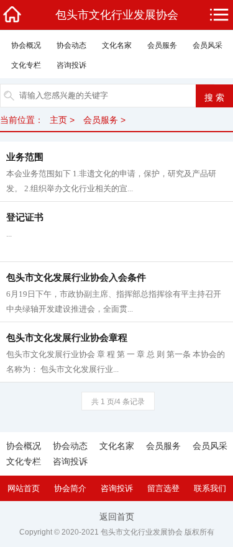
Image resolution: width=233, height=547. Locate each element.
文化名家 (117, 45)
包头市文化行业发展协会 (116, 15)
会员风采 (207, 45)
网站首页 (23, 488)
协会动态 (71, 45)
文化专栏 (26, 65)
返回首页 (116, 517)
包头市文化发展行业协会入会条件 (76, 278)
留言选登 (163, 488)
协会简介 (70, 488)
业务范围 (24, 157)
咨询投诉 (71, 65)
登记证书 (24, 217)
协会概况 (26, 45)
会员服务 (162, 45)
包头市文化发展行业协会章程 (66, 338)
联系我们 (210, 488)
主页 (58, 120)
